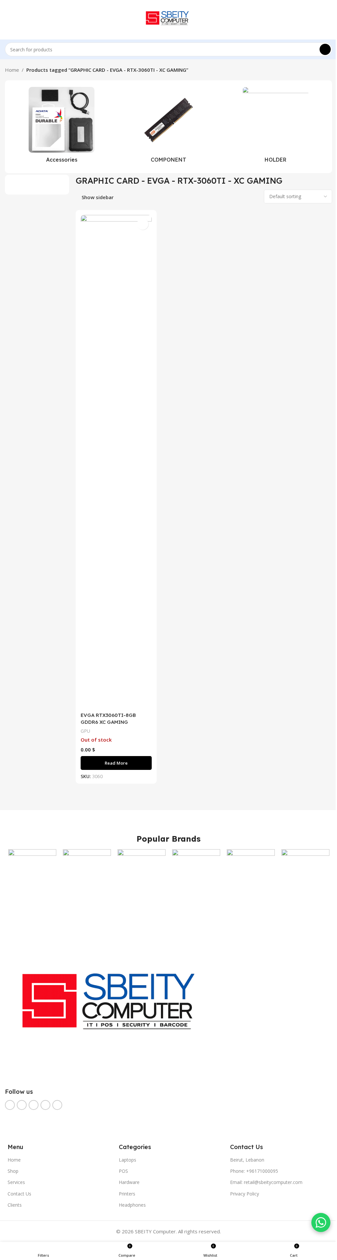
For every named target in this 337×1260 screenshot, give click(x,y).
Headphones (132, 1205)
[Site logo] (169, 19)
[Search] (325, 49)
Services (16, 1182)
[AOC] (32, 873)
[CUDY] (196, 873)
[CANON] (141, 873)
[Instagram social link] (22, 1105)
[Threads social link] (34, 1105)
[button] (8, 126)
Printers (127, 1194)
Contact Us (19, 1194)
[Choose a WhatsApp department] (320, 1222)
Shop (13, 1171)
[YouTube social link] (45, 1105)
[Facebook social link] (10, 1105)
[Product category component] (168, 127)
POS (123, 1171)
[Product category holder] (275, 127)
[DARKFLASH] (305, 873)
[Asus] (87, 873)
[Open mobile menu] (7, 19)
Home (12, 69)
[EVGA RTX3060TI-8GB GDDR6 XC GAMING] (116, 462)
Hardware (129, 1182)
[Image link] (114, 1007)
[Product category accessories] (62, 127)
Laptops (127, 1160)
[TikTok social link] (57, 1105)
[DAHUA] (251, 873)
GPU (85, 731)
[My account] (329, 19)
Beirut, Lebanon (247, 1160)
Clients (15, 1205)
